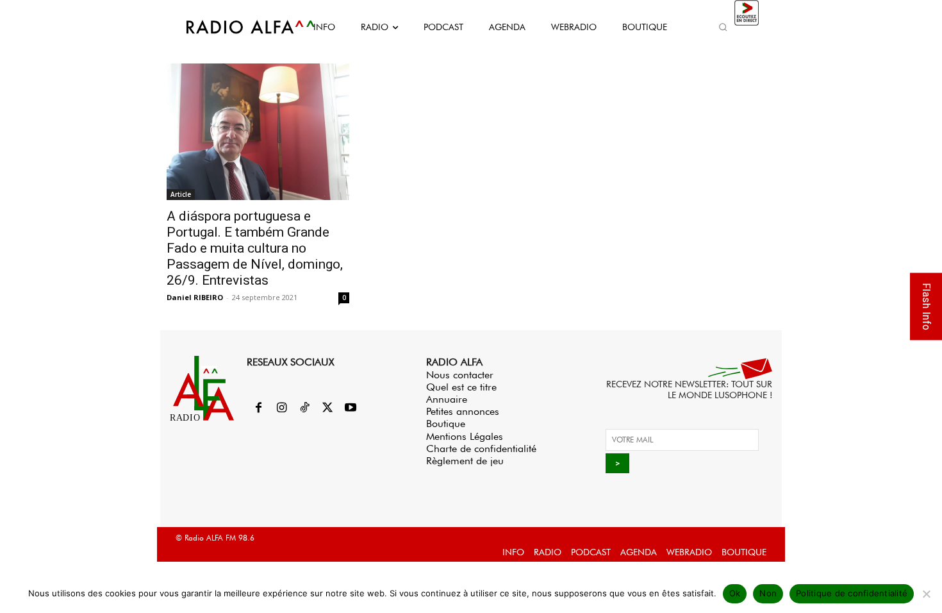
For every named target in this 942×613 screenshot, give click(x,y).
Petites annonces (462, 411)
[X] (327, 408)
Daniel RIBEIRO (195, 297)
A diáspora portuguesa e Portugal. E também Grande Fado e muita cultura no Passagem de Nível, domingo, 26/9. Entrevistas (255, 248)
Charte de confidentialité (481, 448)
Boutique (445, 423)
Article (180, 194)
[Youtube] (350, 408)
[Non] (926, 593)
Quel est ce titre (461, 387)
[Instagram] (281, 408)
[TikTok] (304, 408)
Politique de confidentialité (851, 593)
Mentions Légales (464, 436)
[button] (723, 27)
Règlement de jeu (465, 461)
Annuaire (446, 399)
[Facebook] (258, 408)
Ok (735, 593)
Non (768, 593)
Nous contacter (459, 375)
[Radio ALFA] (235, 27)
